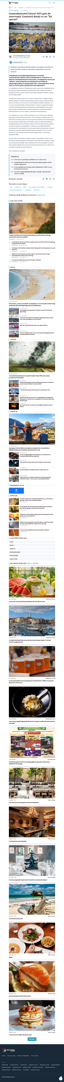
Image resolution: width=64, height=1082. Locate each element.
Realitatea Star (23, 1064)
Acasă (11, 7)
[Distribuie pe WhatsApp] (50, 56)
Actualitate (12, 239)
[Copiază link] (43, 56)
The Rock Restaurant (16, 919)
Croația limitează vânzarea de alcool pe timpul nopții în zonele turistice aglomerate (33, 163)
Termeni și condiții (11, 1055)
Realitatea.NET (5, 1064)
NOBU (11, 957)
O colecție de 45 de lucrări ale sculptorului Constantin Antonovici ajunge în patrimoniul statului (36, 507)
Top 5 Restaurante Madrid (17, 841)
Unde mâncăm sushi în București (20, 996)
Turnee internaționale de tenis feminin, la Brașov (26, 260)
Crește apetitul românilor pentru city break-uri (34, 470)
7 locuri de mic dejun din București (20, 1035)
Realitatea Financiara (33, 1064)
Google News (40, 195)
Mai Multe (32, 1039)
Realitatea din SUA (17, 1067)
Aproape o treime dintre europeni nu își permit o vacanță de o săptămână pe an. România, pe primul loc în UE (29, 449)
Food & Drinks (20, 7)
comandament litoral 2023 (37, 187)
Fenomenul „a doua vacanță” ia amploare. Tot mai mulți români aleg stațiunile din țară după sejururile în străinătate (32, 304)
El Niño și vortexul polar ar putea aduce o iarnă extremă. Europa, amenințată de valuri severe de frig (31, 254)
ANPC (24, 187)
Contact (3, 1055)
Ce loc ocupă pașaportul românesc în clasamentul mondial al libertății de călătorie (35, 455)
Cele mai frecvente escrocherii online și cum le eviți (35, 462)
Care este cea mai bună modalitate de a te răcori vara (30, 159)
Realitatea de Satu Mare (38, 1067)
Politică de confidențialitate (23, 1055)
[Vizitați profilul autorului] (10, 56)
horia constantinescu (16, 190)
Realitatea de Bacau (35, 1069)
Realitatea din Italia (6, 1069)
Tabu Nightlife (26, 1069)
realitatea (18, 187)
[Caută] (49, 3)
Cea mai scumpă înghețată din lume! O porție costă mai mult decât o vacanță (32, 172)
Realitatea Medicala (55, 1064)
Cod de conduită (34, 1055)
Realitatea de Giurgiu (16, 1069)
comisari (49, 187)
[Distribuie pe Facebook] (46, 56)
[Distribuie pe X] (53, 56)
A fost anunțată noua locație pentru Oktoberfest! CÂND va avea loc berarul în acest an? (33, 168)
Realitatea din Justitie (44, 1064)
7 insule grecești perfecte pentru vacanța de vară (35, 390)
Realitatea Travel (24, 56)
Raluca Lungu (51, 800)
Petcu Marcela (51, 759)
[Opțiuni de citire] (60, 1078)
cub (11, 187)
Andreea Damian (50, 599)
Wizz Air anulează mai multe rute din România (33, 325)
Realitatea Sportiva (14, 1064)
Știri (15, 7)
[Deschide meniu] (54, 3)
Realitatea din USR (27, 1067)
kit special (36, 190)
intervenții (28, 190)
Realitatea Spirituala (6, 1067)
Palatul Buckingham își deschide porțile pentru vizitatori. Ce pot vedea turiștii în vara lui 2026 (37, 383)
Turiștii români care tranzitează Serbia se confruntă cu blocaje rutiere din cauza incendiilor (36, 499)
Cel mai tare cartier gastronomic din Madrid (24, 802)
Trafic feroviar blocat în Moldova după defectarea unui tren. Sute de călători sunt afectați (36, 318)
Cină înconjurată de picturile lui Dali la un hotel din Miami (28, 880)
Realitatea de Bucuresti (50, 1067)
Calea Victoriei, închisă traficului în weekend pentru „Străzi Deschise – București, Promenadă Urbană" (35, 478)
